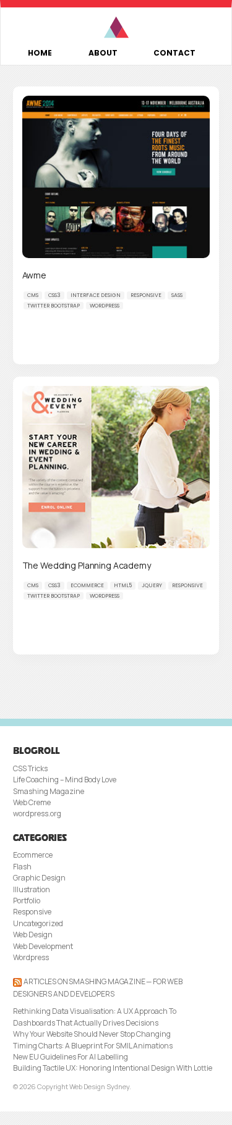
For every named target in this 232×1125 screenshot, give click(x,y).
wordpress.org (37, 813)
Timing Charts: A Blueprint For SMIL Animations (93, 1045)
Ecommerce (33, 855)
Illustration (31, 889)
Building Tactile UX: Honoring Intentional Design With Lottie (112, 1068)
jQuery (152, 585)
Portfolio (26, 900)
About (103, 53)
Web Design (33, 934)
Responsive (146, 295)
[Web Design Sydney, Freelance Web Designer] (116, 27)
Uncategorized (38, 923)
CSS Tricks (30, 768)
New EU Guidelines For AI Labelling (70, 1057)
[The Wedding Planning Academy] (116, 466)
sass (177, 295)
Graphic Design (39, 877)
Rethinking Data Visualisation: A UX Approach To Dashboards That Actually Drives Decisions (94, 1016)
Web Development (43, 946)
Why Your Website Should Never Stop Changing (92, 1034)
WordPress (104, 305)
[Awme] (116, 176)
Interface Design (96, 295)
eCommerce (87, 585)
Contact (174, 53)
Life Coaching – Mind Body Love (64, 779)
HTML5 (123, 585)
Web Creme (32, 802)
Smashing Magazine (48, 791)
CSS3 (54, 295)
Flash (22, 866)
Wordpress (31, 957)
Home (40, 53)
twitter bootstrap (53, 305)
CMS (32, 295)
